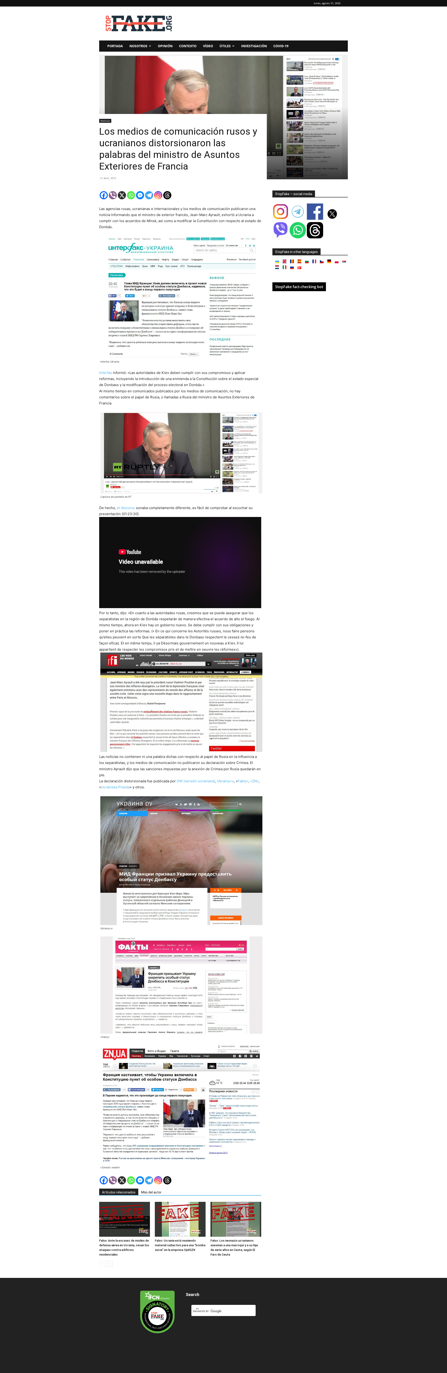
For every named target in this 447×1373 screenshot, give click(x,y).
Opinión (165, 46)
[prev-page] (102, 1264)
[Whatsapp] (131, 195)
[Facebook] (104, 195)
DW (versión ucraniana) (196, 781)
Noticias (105, 120)
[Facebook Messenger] (140, 195)
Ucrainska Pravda (115, 787)
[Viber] (113, 195)
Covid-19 (280, 46)
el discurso (125, 508)
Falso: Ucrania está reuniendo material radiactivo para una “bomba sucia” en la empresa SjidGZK (180, 1245)
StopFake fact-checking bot (299, 286)
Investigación (254, 46)
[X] (122, 195)
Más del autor (151, 1192)
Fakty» (243, 781)
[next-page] (109, 1264)
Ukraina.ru (225, 781)
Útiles (225, 46)
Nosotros (138, 46)
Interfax (105, 372)
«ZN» (254, 781)
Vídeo (208, 46)
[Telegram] (149, 195)
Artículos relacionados (118, 1192)
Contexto (187, 46)
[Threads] (167, 195)
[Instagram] (158, 195)
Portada (115, 46)
